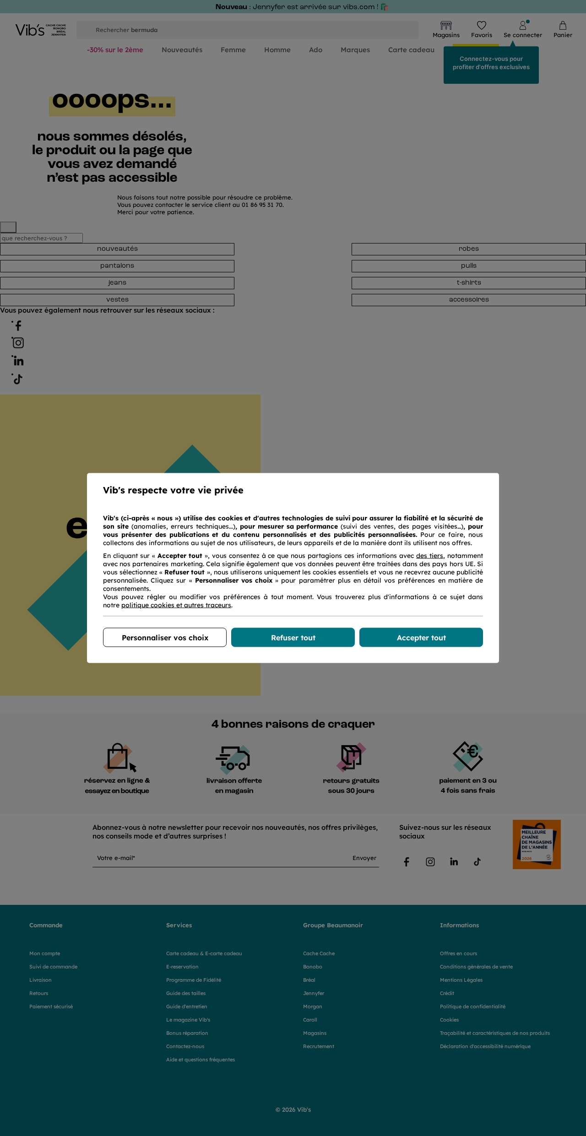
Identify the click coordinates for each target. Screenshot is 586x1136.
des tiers (429, 556)
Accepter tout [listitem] (421, 637)
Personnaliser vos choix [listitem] (165, 637)
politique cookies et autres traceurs (176, 605)
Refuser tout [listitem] (293, 637)
